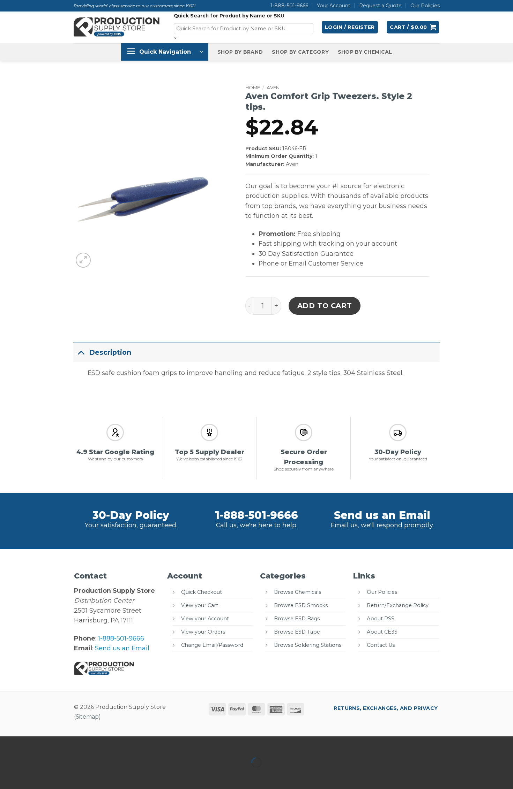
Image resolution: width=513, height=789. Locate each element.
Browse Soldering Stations (307, 645)
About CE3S (382, 632)
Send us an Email (382, 515)
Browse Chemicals (297, 592)
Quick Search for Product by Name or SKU (229, 15)
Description (110, 352)
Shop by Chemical (365, 52)
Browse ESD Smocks (301, 605)
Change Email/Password (212, 645)
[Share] (53, 743)
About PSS (380, 618)
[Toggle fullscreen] (30, 743)
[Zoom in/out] (7, 743)
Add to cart (324, 305)
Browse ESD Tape (297, 632)
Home (252, 87)
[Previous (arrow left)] (7, 775)
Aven (273, 87)
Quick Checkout (201, 592)
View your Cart (199, 605)
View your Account (205, 618)
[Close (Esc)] (76, 743)
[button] (350, 27)
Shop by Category (300, 52)
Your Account (333, 5)
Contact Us (381, 645)
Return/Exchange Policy (398, 605)
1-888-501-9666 (289, 5)
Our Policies (425, 5)
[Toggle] (81, 352)
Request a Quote (380, 5)
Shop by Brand (240, 52)
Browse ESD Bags (297, 618)
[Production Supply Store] (116, 27)
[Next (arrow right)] (30, 775)
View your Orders (203, 632)
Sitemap (87, 716)
